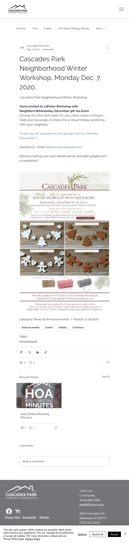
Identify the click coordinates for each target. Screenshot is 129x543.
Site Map (44, 517)
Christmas (78, 327)
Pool (35, 28)
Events (48, 28)
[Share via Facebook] (21, 352)
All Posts (21, 28)
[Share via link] (45, 352)
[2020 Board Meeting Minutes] (38, 395)
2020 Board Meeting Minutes (34, 415)
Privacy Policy (12, 517)
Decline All (97, 534)
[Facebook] (9, 511)
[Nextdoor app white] (18, 511)
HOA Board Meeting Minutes (73, 28)
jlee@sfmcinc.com (91, 504)
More (99, 28)
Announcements (31, 327)
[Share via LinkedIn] (37, 352)
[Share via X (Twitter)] (29, 352)
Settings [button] (82, 534)
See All (106, 376)
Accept (114, 534)
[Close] (125, 534)
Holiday (62, 327)
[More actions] (107, 48)
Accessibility (30, 517)
